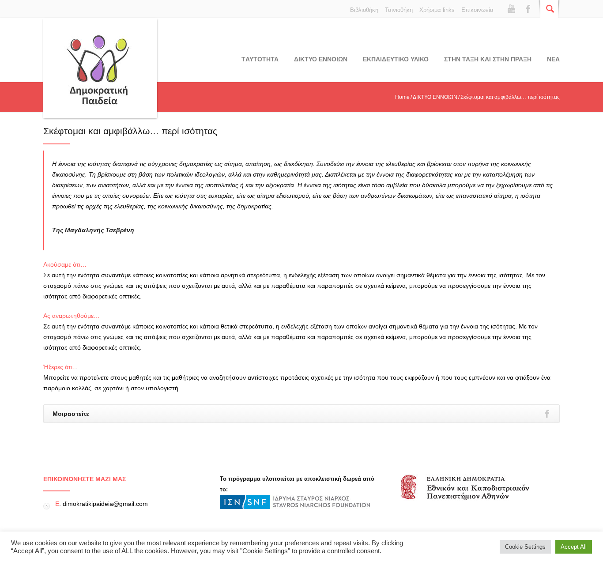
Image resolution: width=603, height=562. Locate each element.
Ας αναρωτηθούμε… (71, 315)
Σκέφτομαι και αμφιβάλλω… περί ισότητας (130, 131)
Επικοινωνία (477, 10)
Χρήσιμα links (437, 10)
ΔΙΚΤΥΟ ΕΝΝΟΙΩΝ (320, 59)
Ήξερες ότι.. (59, 366)
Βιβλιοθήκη (364, 10)
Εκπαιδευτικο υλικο (396, 59)
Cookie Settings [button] (525, 546)
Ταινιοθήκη (399, 10)
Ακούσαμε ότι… (65, 264)
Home (402, 97)
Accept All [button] (574, 546)
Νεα (553, 59)
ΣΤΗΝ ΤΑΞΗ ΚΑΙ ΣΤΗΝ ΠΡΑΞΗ (487, 59)
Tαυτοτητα (260, 59)
